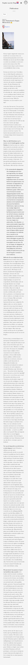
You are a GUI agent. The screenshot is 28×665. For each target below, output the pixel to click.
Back (4, 14)
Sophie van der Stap (9, 3)
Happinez (7, 27)
